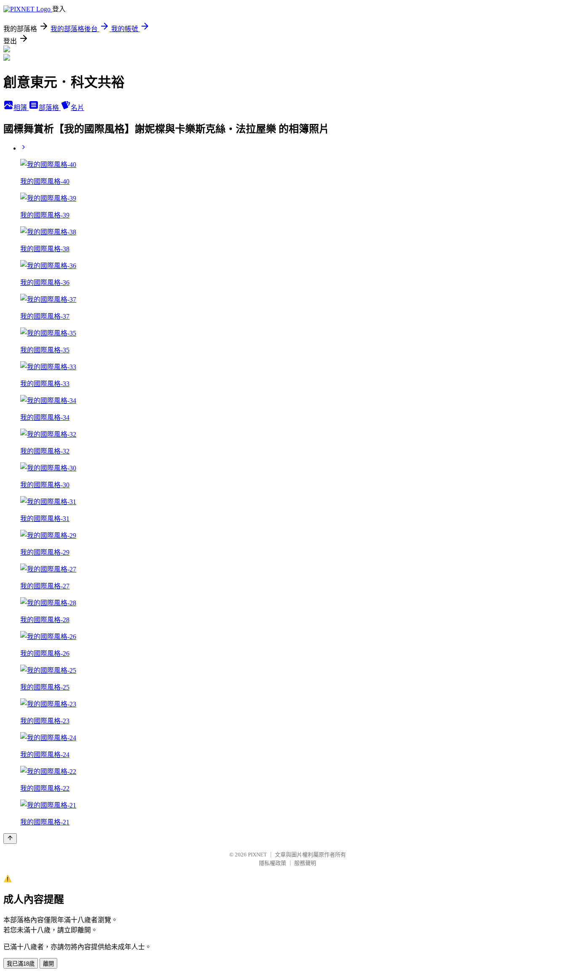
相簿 (21, 107)
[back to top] (10, 838)
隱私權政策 (272, 863)
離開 (48, 964)
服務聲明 (305, 863)
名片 (77, 107)
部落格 (50, 107)
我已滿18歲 (21, 964)
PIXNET (257, 854)
